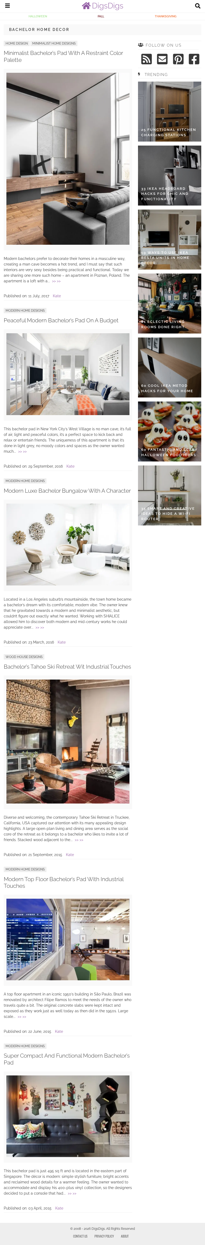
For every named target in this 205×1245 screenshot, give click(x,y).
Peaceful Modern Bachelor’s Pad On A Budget (61, 320)
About (125, 1236)
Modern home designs (25, 310)
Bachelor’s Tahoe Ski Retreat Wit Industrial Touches (67, 666)
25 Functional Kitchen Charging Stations (168, 132)
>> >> (56, 281)
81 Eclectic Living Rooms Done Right (163, 324)
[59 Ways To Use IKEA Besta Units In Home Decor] (169, 240)
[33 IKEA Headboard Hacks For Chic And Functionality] (169, 176)
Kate (57, 296)
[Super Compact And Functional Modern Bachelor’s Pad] (67, 1156)
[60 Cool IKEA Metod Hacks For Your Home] (169, 367)
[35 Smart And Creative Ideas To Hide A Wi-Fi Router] (169, 495)
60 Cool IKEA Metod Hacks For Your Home (167, 388)
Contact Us (80, 1236)
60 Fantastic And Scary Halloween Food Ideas (169, 452)
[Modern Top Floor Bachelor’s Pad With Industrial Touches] (67, 979)
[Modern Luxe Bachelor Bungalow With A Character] (67, 584)
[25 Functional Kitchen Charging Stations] (169, 112)
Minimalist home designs (54, 43)
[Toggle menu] (7, 6)
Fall (101, 16)
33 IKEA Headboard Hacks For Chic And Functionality (164, 194)
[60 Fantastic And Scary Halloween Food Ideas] (169, 431)
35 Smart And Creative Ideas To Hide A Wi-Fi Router (168, 514)
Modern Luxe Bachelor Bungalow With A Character (67, 490)
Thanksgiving (165, 16)
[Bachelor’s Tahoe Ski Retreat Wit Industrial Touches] (67, 802)
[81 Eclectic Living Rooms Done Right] (169, 304)
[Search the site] (197, 6)
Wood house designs (24, 657)
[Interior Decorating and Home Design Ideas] (102, 9)
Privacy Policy (104, 1236)
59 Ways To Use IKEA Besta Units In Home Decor (165, 258)
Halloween (38, 16)
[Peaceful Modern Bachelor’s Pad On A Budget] (67, 414)
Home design (17, 43)
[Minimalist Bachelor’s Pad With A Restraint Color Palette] (67, 243)
